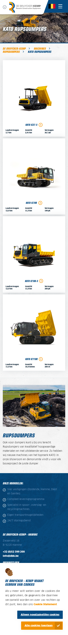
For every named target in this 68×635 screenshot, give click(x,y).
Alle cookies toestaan (39, 625)
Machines (40, 48)
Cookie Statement (45, 604)
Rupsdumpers (11, 51)
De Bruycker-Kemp (14, 48)
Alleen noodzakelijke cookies (40, 614)
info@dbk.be (10, 556)
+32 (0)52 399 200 (14, 552)
